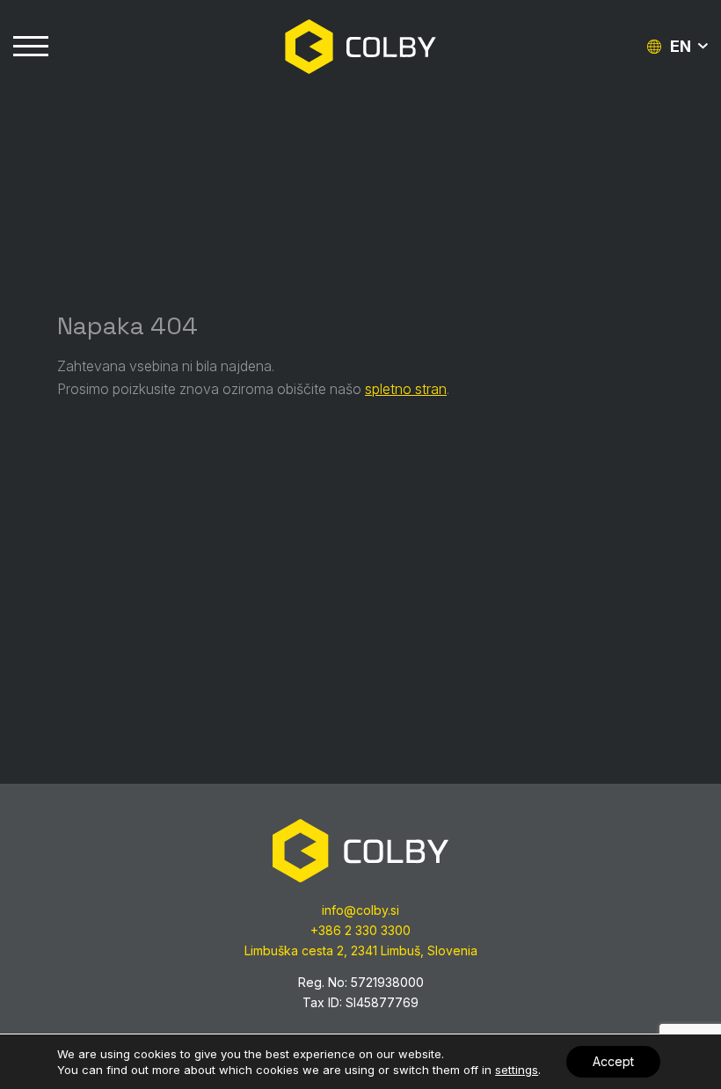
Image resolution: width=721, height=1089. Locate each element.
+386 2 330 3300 (360, 930)
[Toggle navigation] (30, 46)
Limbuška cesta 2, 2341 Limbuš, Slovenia (360, 950)
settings (516, 1070)
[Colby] (360, 46)
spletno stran (406, 389)
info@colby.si (360, 910)
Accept (613, 1061)
